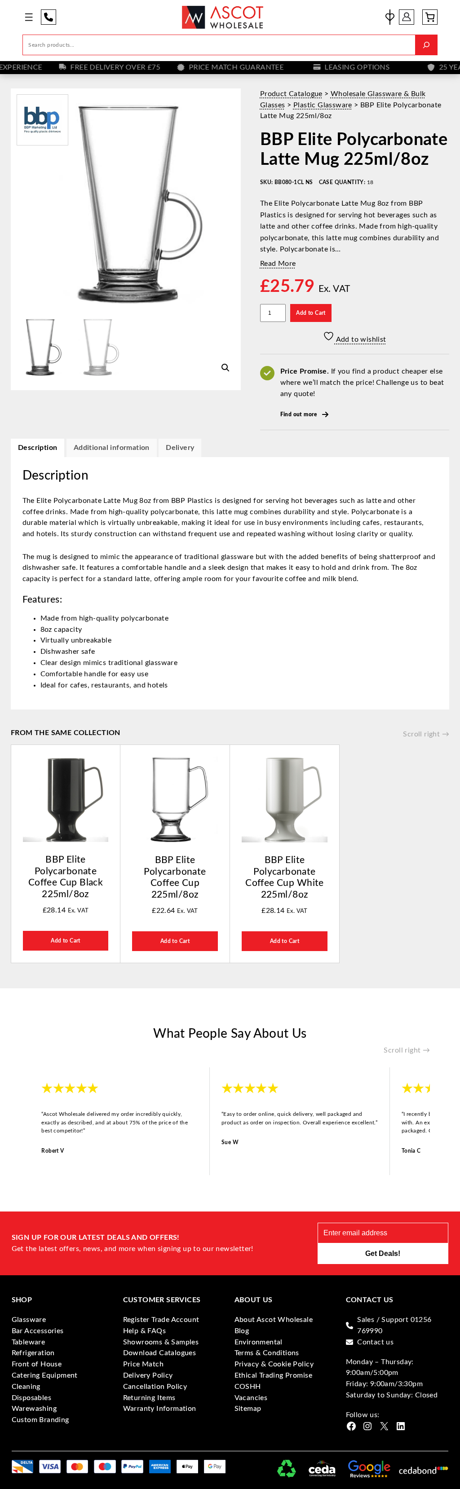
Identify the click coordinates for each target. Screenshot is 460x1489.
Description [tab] (37, 447)
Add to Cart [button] (65, 940)
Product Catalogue (291, 93)
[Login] (406, 17)
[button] (225, 368)
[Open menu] (28, 17)
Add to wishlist (360, 339)
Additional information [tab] (112, 447)
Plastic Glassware (322, 105)
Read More (278, 263)
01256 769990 (48, 17)
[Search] (426, 45)
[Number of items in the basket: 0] (430, 17)
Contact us (375, 1342)
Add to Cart (310, 313)
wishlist (389, 17)
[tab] (180, 448)
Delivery (180, 447)
